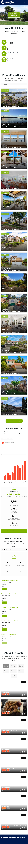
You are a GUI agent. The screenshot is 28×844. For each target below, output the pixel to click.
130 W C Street (5, 125)
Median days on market (12, 52)
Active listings (10, 58)
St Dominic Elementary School (8, 634)
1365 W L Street (6, 166)
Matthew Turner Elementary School (10, 580)
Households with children (14, 526)
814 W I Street (5, 104)
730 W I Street (5, 207)
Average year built (14, 512)
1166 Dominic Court (6, 248)
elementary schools (20, 565)
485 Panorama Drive (6, 269)
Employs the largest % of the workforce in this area (14, 496)
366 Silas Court (5, 228)
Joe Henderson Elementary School (9, 593)
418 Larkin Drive (6, 310)
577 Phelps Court (6, 330)
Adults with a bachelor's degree (14, 519)
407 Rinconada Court (7, 289)
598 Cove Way (5, 145)
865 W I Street (5, 186)
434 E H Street (5, 392)
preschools (7, 565)
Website (4, 589)
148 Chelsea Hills (6, 371)
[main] (14, 420)
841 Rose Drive (5, 351)
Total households (14, 504)
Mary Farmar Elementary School (9, 620)
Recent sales (12, 46)
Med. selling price (13, 41)
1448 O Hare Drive (6, 412)
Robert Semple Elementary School (9, 607)
